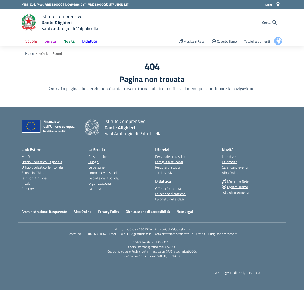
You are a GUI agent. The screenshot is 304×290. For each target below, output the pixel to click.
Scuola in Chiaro (33, 172)
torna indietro (151, 88)
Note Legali (185, 211)
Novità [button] (69, 41)
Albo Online (230, 172)
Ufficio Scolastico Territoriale (42, 167)
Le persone (96, 167)
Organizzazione (99, 183)
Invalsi (26, 183)
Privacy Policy (108, 211)
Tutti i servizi (164, 172)
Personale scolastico (170, 156)
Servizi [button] (50, 41)
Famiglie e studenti (169, 162)
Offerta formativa (168, 188)
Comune (28, 188)
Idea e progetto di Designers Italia (235, 272)
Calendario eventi (235, 167)
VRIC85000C (167, 246)
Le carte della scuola (103, 178)
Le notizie (229, 156)
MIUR (26, 156)
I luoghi (93, 162)
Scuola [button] (31, 41)
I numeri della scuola (103, 172)
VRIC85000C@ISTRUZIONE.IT (108, 4)
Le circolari (229, 162)
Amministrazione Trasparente (44, 211)
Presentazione (98, 156)
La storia (94, 188)
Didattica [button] (89, 41)
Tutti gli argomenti (257, 41)
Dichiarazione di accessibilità (148, 211)
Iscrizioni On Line (34, 178)
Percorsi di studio (167, 167)
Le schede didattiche (170, 193)
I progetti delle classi (170, 199)
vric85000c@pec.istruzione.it (217, 233)
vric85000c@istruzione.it (134, 233)
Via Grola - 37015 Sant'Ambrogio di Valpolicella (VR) (158, 229)
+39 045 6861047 (94, 233)
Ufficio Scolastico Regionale (42, 162)
